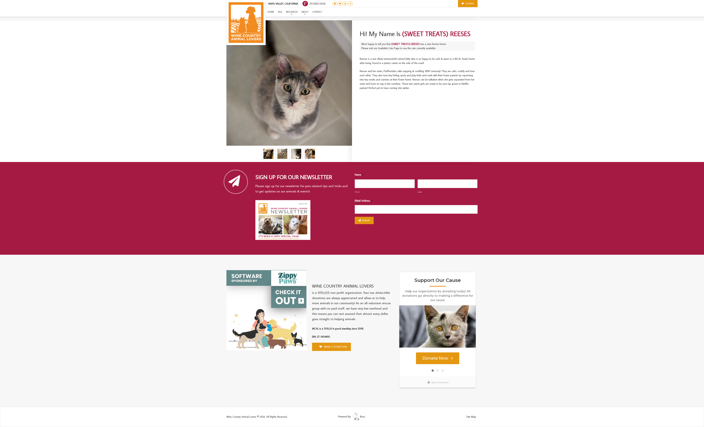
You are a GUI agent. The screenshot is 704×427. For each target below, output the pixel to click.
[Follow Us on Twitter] (340, 3)
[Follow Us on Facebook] (334, 3)
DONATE (469, 3)
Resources (292, 11)
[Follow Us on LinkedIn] (345, 3)
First (357, 191)
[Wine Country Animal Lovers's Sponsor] (266, 309)
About (304, 11)
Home (270, 11)
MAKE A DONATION (335, 346)
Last (420, 191)
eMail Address (364, 200)
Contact (317, 11)
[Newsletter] (284, 220)
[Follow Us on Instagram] (350, 3)
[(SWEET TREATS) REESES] (289, 83)
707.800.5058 (317, 3)
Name (359, 174)
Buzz (362, 416)
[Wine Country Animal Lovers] (246, 22)
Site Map (471, 416)
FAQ (280, 11)
